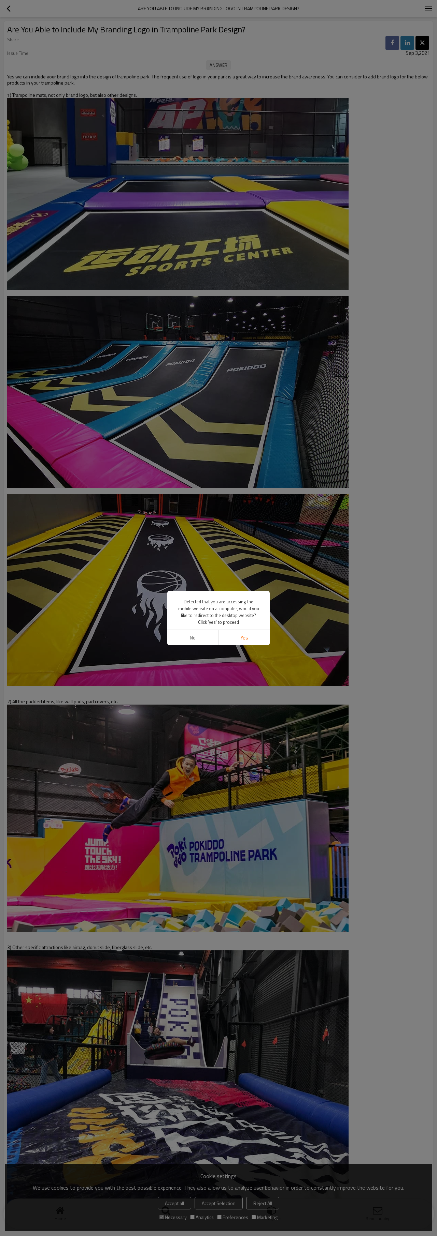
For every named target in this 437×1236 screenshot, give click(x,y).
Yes (244, 638)
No (193, 638)
